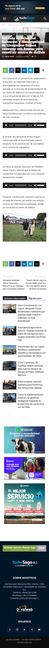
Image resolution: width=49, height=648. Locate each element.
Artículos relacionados (14, 298)
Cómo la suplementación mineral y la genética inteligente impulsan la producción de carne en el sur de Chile (31, 400)
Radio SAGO (9, 56)
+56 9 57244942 (30, 595)
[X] (18, 70)
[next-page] (8, 414)
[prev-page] (4, 414)
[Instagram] (17, 629)
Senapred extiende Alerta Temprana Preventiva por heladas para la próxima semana (13, 284)
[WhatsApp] (5, 70)
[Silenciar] (35, 125)
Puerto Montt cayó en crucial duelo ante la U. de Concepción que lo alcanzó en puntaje (35, 284)
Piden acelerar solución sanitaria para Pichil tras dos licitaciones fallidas (30, 384)
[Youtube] (39, 629)
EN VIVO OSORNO (12, 640)
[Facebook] (11, 70)
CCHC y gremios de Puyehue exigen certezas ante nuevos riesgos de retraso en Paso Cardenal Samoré (31, 368)
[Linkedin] (24, 70)
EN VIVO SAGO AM (25, 642)
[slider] (41, 125)
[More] (43, 70)
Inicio (3, 25)
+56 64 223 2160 (29, 592)
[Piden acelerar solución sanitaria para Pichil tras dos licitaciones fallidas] (9, 384)
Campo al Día (8, 353)
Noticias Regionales (24, 34)
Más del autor (35, 298)
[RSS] (24, 629)
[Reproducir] (6, 125)
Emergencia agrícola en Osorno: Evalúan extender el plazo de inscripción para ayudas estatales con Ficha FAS (32, 333)
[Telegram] (30, 70)
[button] (4, 18)
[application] (24, 125)
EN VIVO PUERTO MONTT (31, 640)
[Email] (36, 70)
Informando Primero (15, 25)
